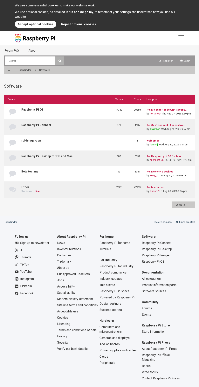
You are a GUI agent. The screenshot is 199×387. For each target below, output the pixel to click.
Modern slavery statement (75, 299)
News (61, 243)
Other (25, 187)
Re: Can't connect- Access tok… (166, 125)
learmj (154, 144)
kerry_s (154, 175)
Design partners (110, 303)
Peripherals (107, 363)
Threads (25, 257)
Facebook (27, 293)
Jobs (60, 280)
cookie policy (83, 12)
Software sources (154, 291)
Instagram (27, 279)
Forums (147, 308)
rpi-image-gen (31, 140)
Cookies (62, 317)
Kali (38, 191)
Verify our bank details (72, 349)
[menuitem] (185, 60)
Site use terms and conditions (77, 305)
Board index (10, 222)
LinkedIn (26, 286)
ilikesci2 (154, 191)
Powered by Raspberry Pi (117, 297)
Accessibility (66, 286)
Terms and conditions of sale (77, 330)
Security (62, 342)
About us (63, 268)
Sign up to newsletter (34, 243)
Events (146, 314)
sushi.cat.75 (156, 159)
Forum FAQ (12, 50)
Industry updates (111, 279)
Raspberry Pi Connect (36, 125)
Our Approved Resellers (73, 274)
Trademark (64, 261)
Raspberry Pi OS (32, 109)
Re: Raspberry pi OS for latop (164, 156)
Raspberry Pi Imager (156, 255)
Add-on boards (110, 344)
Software (13, 86)
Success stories (111, 310)
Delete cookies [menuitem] (163, 222)
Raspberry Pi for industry (117, 266)
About (32, 50)
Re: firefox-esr (156, 187)
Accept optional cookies (35, 24)
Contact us (64, 255)
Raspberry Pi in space (114, 291)
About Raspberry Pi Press (159, 349)
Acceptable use (67, 311)
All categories (151, 279)
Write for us (150, 372)
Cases (104, 356)
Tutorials (105, 249)
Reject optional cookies (78, 24)
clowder (155, 129)
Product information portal (159, 285)
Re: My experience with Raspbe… (167, 109)
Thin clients (107, 285)
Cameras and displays (115, 338)
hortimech (155, 113)
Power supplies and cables (118, 350)
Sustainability (66, 293)
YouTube (26, 272)
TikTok (24, 264)
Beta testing (29, 171)
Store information (153, 331)
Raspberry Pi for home (115, 243)
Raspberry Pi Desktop (157, 249)
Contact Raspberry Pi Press (161, 378)
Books (146, 366)
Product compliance (113, 272)
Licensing (63, 324)
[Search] (59, 60)
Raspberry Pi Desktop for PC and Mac (46, 156)
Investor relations (69, 249)
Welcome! (153, 140)
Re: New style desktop (160, 171)
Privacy (62, 336)
